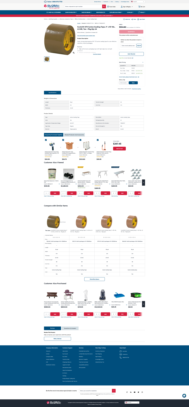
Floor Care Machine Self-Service (70, 381)
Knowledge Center (125, 1)
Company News (49, 356)
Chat (112, 1)
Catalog (117, 1)
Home (45, 19)
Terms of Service (111, 394)
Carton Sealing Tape (92, 19)
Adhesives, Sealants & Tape (66, 19)
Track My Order (66, 359)
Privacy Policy (103, 394)
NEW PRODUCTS (100, 12)
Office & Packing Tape (80, 19)
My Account (65, 354)
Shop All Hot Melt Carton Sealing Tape (86, 35)
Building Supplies (53, 19)
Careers (47, 354)
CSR (47, 362)
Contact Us (105, 1)
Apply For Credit (66, 365)
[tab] (52, 92)
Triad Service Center (83, 362)
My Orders (65, 356)
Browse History (97, 1)
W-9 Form (65, 373)
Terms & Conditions (91, 404)
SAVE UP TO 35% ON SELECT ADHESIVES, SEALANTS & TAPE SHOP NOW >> (94, 15)
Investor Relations (50, 359)
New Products (98, 356)
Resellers (81, 356)
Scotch (78, 23)
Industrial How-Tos (99, 362)
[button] (137, 2)
